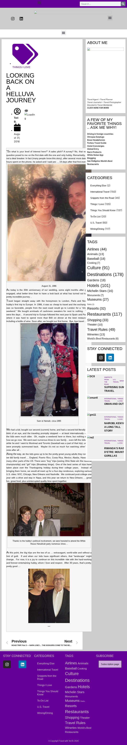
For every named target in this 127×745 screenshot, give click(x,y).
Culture (98, 267)
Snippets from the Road (102, 198)
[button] (39, 2)
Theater (95, 324)
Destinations (105, 274)
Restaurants (104, 314)
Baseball (96, 258)
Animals (95, 254)
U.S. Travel (96, 222)
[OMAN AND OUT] (95, 403)
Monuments (95, 295)
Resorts (96, 308)
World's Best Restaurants (102, 338)
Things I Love (21, 67)
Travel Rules (101, 329)
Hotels (98, 285)
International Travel (99, 191)
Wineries (96, 334)
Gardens (96, 280)
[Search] (123, 4)
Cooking (93, 262)
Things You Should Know (103, 210)
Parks (90, 304)
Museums (98, 299)
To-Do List (95, 216)
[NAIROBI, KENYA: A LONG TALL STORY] (95, 420)
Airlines (97, 249)
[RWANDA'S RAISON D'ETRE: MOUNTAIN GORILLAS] (95, 443)
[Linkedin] (21, 18)
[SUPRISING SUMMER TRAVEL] (95, 382)
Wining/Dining (97, 229)
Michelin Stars (100, 291)
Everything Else (98, 185)
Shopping (97, 320)
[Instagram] (13, 18)
